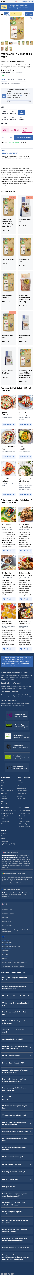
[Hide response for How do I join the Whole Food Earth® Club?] (30, 1013)
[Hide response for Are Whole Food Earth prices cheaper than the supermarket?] (30, 1047)
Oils (18, 785)
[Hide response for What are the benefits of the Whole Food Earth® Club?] (30, 987)
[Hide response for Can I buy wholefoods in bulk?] (30, 1039)
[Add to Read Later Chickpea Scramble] (31, 430)
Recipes (3, 838)
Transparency (5, 841)
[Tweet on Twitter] (5, 1274)
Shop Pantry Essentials (9, 162)
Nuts (2, 780)
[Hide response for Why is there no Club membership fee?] (30, 995)
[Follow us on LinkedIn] (12, 1274)
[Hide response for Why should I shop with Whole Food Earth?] (30, 978)
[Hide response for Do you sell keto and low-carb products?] (30, 1097)
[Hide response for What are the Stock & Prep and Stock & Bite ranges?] (30, 1021)
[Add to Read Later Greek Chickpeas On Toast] (15, 463)
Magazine (3, 836)
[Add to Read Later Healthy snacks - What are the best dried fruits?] (31, 557)
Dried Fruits (4, 793)
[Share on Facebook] (2, 1274)
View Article (7, 551)
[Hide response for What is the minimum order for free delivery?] (30, 1148)
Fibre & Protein (5, 821)
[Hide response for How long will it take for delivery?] (30, 1171)
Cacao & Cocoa (21, 788)
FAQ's (20, 818)
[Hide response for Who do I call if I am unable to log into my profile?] (30, 1221)
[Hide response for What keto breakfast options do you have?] (30, 1106)
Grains (3, 785)
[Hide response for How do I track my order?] (30, 1179)
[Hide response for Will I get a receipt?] (30, 1186)
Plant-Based (4, 816)
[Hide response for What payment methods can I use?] (30, 1115)
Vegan (2, 818)
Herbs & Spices (21, 783)
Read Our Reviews (24, 821)
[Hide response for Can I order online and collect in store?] (30, 1247)
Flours (19, 780)
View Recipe (7, 424)
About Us (3, 833)
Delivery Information (25, 811)
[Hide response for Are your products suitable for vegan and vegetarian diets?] (30, 1071)
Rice (2, 788)
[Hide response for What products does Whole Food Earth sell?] (30, 1004)
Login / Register (28, 2)
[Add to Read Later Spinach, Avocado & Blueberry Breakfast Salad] (31, 463)
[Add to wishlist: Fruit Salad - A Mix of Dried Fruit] (31, 17)
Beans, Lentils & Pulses (7, 791)
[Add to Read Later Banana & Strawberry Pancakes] (31, 396)
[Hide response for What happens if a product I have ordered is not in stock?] (30, 1203)
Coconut (3, 796)
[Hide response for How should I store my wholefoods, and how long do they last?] (30, 1080)
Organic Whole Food (7, 813)
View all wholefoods (6, 804)
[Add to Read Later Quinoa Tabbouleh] (15, 396)
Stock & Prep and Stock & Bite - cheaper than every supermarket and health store (15, 7)
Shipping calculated (14, 142)
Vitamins (19, 796)
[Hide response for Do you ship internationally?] (30, 1164)
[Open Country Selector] (17, 1)
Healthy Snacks (21, 793)
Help (4, 2)
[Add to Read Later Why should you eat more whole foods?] (31, 605)
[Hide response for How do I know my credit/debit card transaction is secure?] (30, 1123)
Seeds (2, 783)
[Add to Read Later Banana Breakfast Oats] (15, 430)
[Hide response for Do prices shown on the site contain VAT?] (30, 1139)
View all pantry (21, 799)
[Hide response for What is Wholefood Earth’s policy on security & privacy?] (30, 1230)
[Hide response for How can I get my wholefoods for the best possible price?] (30, 1089)
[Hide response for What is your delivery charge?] (30, 1156)
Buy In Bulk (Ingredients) (8, 844)
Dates (2, 801)
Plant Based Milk (22, 791)
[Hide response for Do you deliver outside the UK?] (30, 1062)
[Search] (20, 14)
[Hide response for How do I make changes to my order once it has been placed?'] (30, 1194)
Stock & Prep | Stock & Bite (8, 811)
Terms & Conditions (24, 826)
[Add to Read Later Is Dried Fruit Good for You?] (15, 605)
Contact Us (22, 816)
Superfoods (4, 799)
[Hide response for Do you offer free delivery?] (30, 1055)
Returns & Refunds (24, 813)
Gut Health (4, 824)
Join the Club (25, 130)
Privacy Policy (23, 824)
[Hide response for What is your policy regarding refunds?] (30, 1212)
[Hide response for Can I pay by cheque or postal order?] (30, 1131)
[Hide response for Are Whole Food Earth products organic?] (30, 1030)
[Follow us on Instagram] (9, 1274)
